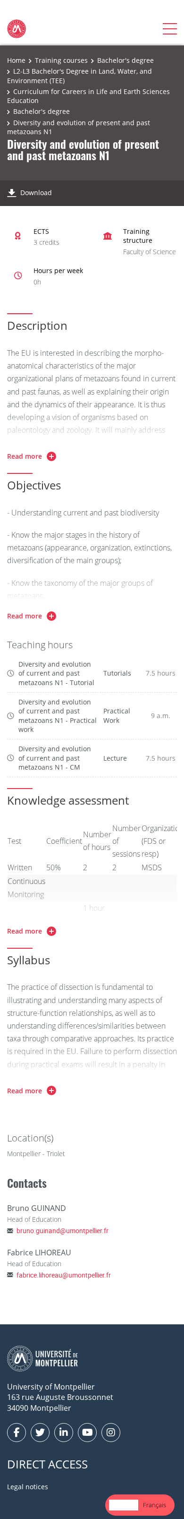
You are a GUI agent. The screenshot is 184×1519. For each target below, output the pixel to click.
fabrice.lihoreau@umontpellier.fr (64, 1274)
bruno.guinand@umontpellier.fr (63, 1230)
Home (16, 60)
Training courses (61, 60)
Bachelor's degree (125, 60)
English (124, 1505)
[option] (154, 1505)
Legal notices (27, 1486)
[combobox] (123, 1505)
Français (154, 1505)
